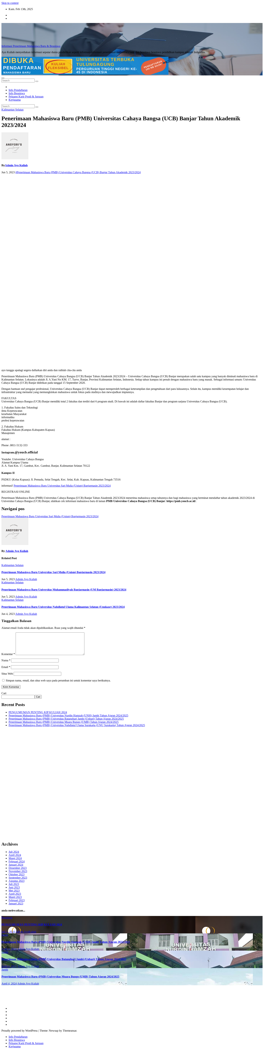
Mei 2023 (14, 890)
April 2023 (15, 893)
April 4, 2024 (9, 948)
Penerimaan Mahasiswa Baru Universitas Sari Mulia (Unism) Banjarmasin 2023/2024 (62, 485)
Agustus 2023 (16, 880)
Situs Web (7, 673)
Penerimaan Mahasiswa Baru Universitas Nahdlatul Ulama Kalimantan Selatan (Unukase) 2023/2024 (63, 606)
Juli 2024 (14, 851)
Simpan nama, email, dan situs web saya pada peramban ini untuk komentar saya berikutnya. (58, 680)
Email (5, 667)
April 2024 (15, 855)
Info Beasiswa (17, 93)
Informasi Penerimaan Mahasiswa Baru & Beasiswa (30, 46)
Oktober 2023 (16, 874)
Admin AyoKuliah (25, 931)
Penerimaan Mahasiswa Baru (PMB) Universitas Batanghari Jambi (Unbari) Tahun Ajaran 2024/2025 (66, 718)
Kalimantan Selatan (12, 109)
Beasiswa (6, 917)
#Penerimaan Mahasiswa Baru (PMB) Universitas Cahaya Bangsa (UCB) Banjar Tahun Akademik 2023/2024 (78, 172)
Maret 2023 (15, 897)
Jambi (4, 934)
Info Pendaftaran (18, 90)
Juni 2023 (14, 887)
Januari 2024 (16, 864)
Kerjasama (15, 99)
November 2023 (18, 871)
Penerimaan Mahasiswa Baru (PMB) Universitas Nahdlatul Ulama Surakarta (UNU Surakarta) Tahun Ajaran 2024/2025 (77, 725)
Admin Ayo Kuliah (16, 165)
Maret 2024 (15, 858)
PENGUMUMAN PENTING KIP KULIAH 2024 (38, 712)
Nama (5, 660)
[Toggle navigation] (2, 77)
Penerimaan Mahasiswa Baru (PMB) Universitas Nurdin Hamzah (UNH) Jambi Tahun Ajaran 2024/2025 (68, 715)
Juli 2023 (14, 884)
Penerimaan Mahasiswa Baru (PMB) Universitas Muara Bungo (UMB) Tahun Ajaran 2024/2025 (64, 721)
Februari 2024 (17, 861)
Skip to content (9, 2)
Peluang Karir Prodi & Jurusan (26, 96)
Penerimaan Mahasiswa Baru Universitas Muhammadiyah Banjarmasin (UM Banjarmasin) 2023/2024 (63, 589)
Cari (3, 693)
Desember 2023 (18, 867)
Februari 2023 (17, 900)
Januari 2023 (16, 903)
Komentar (8, 654)
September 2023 (18, 877)
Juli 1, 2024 (8, 931)
